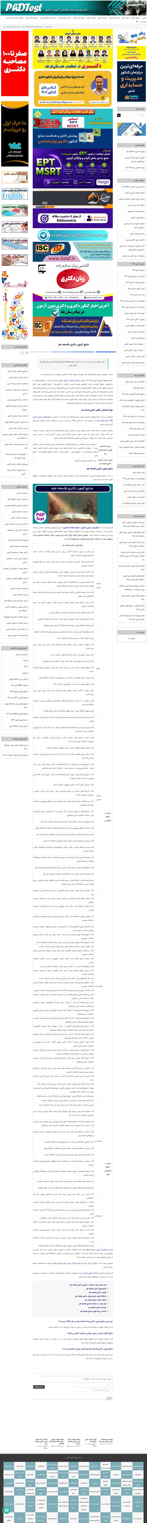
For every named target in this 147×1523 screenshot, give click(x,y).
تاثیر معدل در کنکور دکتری (135, 356)
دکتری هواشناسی (63, 1483)
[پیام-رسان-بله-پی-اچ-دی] (73, 302)
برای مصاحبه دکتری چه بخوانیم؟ (15, 617)
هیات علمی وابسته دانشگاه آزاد (133, 503)
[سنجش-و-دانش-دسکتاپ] (73, 109)
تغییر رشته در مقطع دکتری (135, 325)
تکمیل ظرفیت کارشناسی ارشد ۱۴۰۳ (132, 400)
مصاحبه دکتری (22, 493)
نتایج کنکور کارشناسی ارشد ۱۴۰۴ (133, 394)
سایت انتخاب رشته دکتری (17, 428)
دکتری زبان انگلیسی (9, 1504)
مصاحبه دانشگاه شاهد (136, 453)
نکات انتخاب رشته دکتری (18, 377)
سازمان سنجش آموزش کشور (69, 380)
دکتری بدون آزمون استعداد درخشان (131, 199)
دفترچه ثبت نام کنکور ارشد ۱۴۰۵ (133, 422)
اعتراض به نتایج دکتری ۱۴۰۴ (134, 276)
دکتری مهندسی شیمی (52, 1491)
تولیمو (25, 673)
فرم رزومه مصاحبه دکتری (18, 546)
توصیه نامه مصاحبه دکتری (17, 540)
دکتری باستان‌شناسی (95, 1475)
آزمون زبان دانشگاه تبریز (18, 726)
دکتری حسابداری (63, 1466)
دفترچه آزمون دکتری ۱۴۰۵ (98, 380)
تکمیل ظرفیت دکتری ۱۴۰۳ (135, 282)
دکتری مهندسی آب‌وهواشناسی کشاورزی (41, 1504)
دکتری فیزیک (84, 1483)
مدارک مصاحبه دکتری (19, 511)
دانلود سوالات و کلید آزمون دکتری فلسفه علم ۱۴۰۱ (74, 1441)
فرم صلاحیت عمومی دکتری (17, 635)
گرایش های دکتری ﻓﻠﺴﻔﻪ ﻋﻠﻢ (90, 1440)
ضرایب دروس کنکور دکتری (133, 350)
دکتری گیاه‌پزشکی (127, 1519)
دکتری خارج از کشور (137, 233)
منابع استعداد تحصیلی (136, 211)
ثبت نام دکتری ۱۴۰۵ (137, 294)
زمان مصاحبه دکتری (20, 594)
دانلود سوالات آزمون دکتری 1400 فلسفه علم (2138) (56, 1441)
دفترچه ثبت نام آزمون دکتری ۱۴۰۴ (132, 301)
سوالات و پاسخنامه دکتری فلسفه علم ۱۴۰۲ (106, 1440)
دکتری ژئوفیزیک (73, 1483)
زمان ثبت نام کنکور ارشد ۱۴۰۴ (133, 416)
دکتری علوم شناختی (52, 1483)
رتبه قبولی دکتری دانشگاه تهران (16, 422)
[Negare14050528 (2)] (73, 189)
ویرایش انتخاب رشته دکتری (17, 464)
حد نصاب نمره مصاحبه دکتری (16, 629)
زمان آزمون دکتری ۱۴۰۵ (61, 1263)
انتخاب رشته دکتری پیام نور (17, 399)
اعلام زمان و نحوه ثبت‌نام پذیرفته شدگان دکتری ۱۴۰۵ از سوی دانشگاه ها (131, 556)
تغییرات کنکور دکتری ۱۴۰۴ (135, 319)
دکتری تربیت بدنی (83, 1475)
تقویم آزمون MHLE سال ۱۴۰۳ (16, 713)
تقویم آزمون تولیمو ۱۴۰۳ (18, 691)
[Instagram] (26, 352)
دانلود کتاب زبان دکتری (136, 205)
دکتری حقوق (95, 1466)
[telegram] (72, 229)
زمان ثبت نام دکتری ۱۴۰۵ (82, 1263)
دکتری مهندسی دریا (105, 1504)
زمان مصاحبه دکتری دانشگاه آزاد (15, 600)
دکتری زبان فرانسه (8, 1475)
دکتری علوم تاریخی (116, 1466)
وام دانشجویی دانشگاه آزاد (134, 167)
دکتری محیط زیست (95, 1504)
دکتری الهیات (138, 1475)
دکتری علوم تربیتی (30, 1466)
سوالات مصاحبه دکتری (19, 517)
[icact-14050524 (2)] (73, 317)
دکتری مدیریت (73, 1466)
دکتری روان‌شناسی (126, 1475)
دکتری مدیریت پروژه (84, 1519)
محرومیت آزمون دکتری (136, 331)
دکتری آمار (94, 1483)
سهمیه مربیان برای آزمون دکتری (133, 362)
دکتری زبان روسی (9, 1483)
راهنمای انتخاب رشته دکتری (17, 383)
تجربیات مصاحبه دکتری (18, 588)
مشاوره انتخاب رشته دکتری (17, 371)
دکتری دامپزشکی (9, 1466)
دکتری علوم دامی (138, 1519)
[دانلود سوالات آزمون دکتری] (131, 124)
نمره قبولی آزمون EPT (19, 720)
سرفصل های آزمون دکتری (84, 1339)
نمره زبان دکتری (21, 654)
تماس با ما (131, 638)
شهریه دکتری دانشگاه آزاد (135, 151)
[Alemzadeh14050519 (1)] (73, 262)
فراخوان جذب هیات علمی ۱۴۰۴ (133, 478)
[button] (137, 22)
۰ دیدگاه (102, 1444)
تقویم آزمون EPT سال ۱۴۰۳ (17, 697)
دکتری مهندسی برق (41, 1483)
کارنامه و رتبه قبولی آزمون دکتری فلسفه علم (41, 1441)
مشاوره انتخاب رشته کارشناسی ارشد (131, 447)
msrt (25, 660)
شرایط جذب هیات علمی (135, 497)
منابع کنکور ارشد (138, 388)
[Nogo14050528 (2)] (73, 149)
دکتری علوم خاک (52, 1504)
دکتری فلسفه (41, 1466)
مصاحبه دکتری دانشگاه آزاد (17, 499)
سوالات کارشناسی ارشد (136, 435)
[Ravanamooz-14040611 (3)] (73, 129)
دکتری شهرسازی (63, 1519)
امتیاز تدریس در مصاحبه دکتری (16, 524)
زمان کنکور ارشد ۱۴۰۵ (136, 428)
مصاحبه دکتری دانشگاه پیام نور (16, 505)
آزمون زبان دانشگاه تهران (18, 679)
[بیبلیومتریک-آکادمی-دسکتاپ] (73, 209)
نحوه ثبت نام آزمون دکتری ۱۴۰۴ (133, 307)
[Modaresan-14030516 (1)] (73, 29)
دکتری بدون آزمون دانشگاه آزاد (133, 186)
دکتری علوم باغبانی (19, 1504)
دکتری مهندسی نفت (63, 1491)
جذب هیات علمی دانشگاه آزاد (133, 484)
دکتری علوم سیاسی (84, 1466)
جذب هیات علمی (138, 472)
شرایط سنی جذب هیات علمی (134, 491)
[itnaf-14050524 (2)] (73, 242)
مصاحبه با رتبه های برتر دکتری (133, 256)
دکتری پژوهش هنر (52, 1519)
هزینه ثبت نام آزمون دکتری (134, 313)
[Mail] (22, 352)
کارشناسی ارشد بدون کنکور (135, 381)
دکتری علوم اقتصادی (127, 1466)
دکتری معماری (73, 1519)
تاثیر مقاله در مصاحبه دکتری (17, 552)
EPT (25, 666)
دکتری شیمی (30, 1475)
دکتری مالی (116, 1475)
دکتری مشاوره (19, 1466)
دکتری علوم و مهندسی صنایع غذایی (73, 1504)
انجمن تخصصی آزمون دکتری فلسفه (99, 1249)
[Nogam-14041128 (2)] (73, 69)
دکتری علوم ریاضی (115, 1483)
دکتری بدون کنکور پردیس (135, 239)
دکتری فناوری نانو (20, 1483)
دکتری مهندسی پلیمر (95, 1491)
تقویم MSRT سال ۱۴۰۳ (19, 685)
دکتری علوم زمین (41, 1475)
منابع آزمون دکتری (99, 1342)
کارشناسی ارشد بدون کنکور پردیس (132, 441)
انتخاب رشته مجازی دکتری (17, 416)
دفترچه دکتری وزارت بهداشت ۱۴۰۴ (15, 755)
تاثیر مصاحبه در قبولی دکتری (17, 623)
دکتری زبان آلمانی (9, 1491)
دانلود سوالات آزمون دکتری (134, 193)
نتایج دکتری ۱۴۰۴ (138, 270)
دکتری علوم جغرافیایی (138, 1466)
